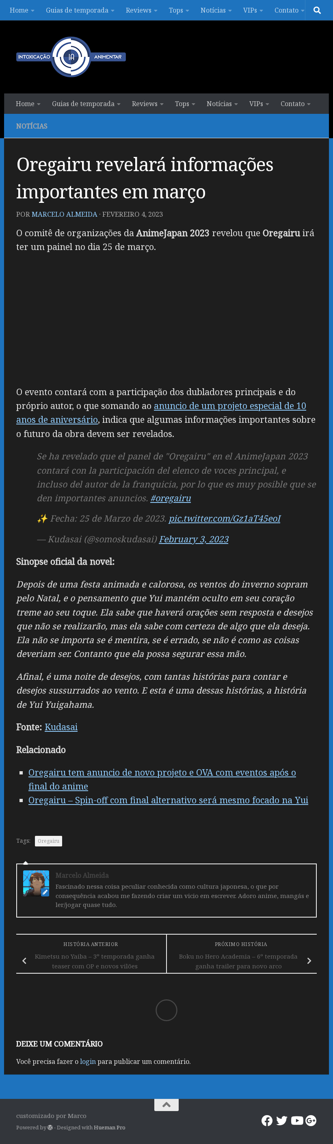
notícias (32, 126)
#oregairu (170, 498)
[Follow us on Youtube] (296, 1121)
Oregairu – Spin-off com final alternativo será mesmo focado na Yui (168, 800)
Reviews (138, 10)
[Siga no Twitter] (282, 1121)
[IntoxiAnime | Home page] (71, 57)
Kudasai (61, 727)
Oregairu (48, 840)
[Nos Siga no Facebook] (267, 1121)
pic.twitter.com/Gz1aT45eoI (224, 518)
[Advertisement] (166, 319)
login (88, 1061)
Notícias (213, 10)
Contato (286, 10)
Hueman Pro (109, 1127)
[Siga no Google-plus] (311, 1121)
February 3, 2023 (193, 539)
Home (19, 10)
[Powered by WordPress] (50, 1127)
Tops (176, 10)
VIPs (250, 10)
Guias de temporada (77, 10)
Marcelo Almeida (64, 214)
